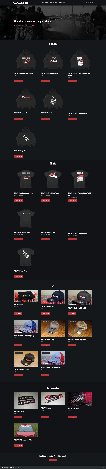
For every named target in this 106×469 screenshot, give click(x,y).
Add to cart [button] (18, 313)
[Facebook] (90, 2)
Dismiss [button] (103, 467)
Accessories (62, 2)
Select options (19, 80)
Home (42, 2)
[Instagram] (92, 2)
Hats (56, 2)
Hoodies (47, 2)
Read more (72, 345)
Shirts (52, 2)
